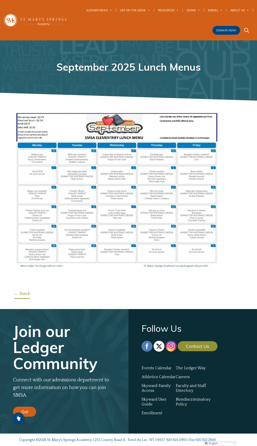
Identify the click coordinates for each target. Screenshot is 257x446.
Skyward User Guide (154, 401)
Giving (191, 10)
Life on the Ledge (133, 10)
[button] (18, 418)
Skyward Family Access (156, 388)
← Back (22, 293)
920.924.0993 (176, 440)
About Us (237, 10)
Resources (166, 10)
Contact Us (197, 346)
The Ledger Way (191, 368)
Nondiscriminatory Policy (193, 401)
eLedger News (97, 10)
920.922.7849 (206, 440)
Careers (183, 377)
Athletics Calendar (158, 377)
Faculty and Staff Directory (191, 388)
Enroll (213, 10)
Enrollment (152, 413)
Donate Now (226, 30)
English (213, 443)
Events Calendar (156, 368)
